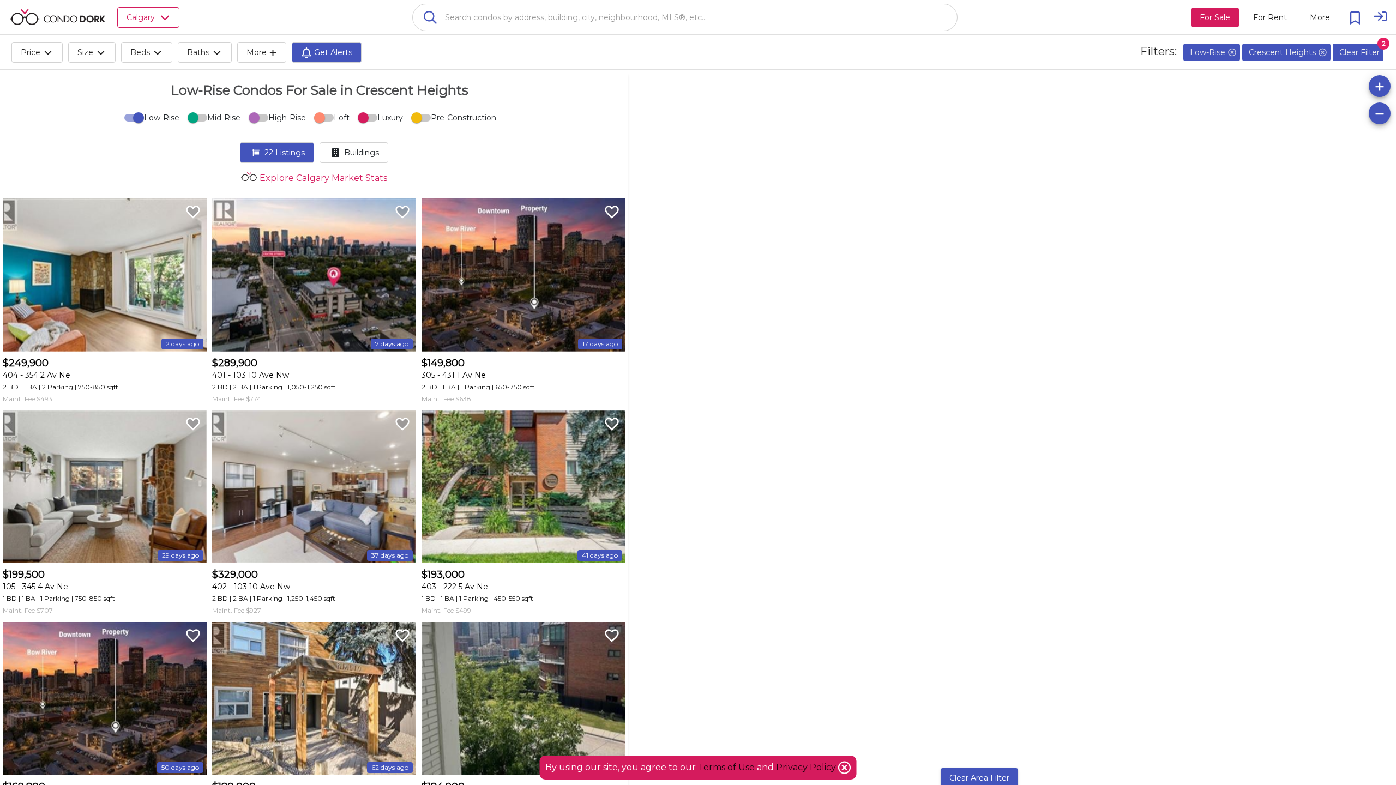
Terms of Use (726, 767)
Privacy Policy (807, 767)
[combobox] (685, 17)
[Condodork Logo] (57, 17)
